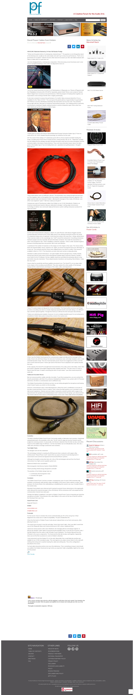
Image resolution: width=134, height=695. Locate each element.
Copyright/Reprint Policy (57, 658)
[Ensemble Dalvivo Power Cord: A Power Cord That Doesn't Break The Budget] (96, 153)
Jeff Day (91, 462)
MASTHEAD (69, 20)
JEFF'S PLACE (52, 676)
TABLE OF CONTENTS (40, 20)
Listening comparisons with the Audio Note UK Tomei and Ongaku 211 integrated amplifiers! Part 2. (97, 458)
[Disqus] (56, 574)
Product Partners (54, 653)
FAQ (76, 20)
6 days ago (98, 459)
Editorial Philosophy (55, 656)
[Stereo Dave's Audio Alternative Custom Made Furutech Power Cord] (96, 196)
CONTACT (60, 20)
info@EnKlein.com (32, 510)
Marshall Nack (41, 43)
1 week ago (98, 477)
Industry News (53, 648)
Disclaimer (52, 663)
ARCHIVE (52, 20)
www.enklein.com (32, 508)
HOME (30, 20)
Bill (90, 454)
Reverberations (53, 651)
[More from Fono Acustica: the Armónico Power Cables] (96, 215)
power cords (91, 229)
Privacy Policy (53, 661)
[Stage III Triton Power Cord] (96, 138)
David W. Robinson (94, 445)
